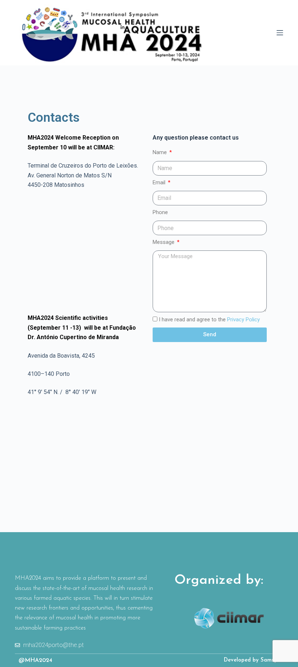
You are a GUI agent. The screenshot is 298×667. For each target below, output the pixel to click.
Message (164, 242)
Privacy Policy (243, 319)
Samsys (270, 660)
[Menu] (280, 32)
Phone (160, 212)
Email (160, 182)
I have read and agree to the (209, 319)
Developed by (242, 660)
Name (160, 152)
